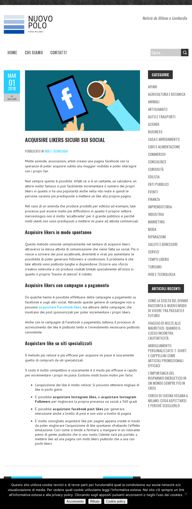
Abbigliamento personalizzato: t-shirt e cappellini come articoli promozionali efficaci (167, 355)
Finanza (154, 199)
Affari (152, 86)
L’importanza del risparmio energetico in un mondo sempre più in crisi (167, 380)
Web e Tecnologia (56, 151)
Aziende (154, 124)
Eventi (153, 191)
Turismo (155, 266)
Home (12, 53)
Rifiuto (95, 501)
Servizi (153, 251)
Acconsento (75, 501)
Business (155, 131)
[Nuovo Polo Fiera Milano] (41, 17)
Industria (156, 214)
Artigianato (157, 109)
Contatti (58, 53)
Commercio (157, 154)
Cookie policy (116, 501)
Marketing (156, 221)
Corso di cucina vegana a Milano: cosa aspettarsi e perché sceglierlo (168, 400)
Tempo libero (158, 259)
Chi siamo (34, 53)
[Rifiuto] (185, 493)
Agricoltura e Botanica (166, 94)
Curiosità (156, 169)
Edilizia (154, 176)
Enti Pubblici (158, 184)
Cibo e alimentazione (164, 146)
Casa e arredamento (164, 139)
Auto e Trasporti (162, 116)
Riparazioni (157, 236)
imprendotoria (160, 206)
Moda (152, 229)
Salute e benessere (163, 244)
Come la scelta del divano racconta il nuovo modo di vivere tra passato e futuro (168, 308)
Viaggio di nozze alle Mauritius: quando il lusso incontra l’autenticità (164, 330)
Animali (154, 101)
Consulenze (157, 161)
